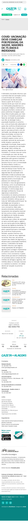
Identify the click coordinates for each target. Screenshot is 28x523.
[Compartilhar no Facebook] (18, 64)
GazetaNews (5, 412)
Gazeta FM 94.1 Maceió (8, 405)
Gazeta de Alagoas (6, 400)
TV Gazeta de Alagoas (7, 403)
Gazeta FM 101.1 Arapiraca (8, 407)
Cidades (24, 15)
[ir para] (18, 435)
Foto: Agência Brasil (7, 89)
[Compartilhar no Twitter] (21, 64)
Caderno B (16, 15)
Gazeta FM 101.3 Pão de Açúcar (10, 410)
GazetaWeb (4, 408)
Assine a (7, 14)
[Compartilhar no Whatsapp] (24, 64)
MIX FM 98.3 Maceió (7, 401)
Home (3, 19)
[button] (25, 9)
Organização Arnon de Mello (9, 414)
